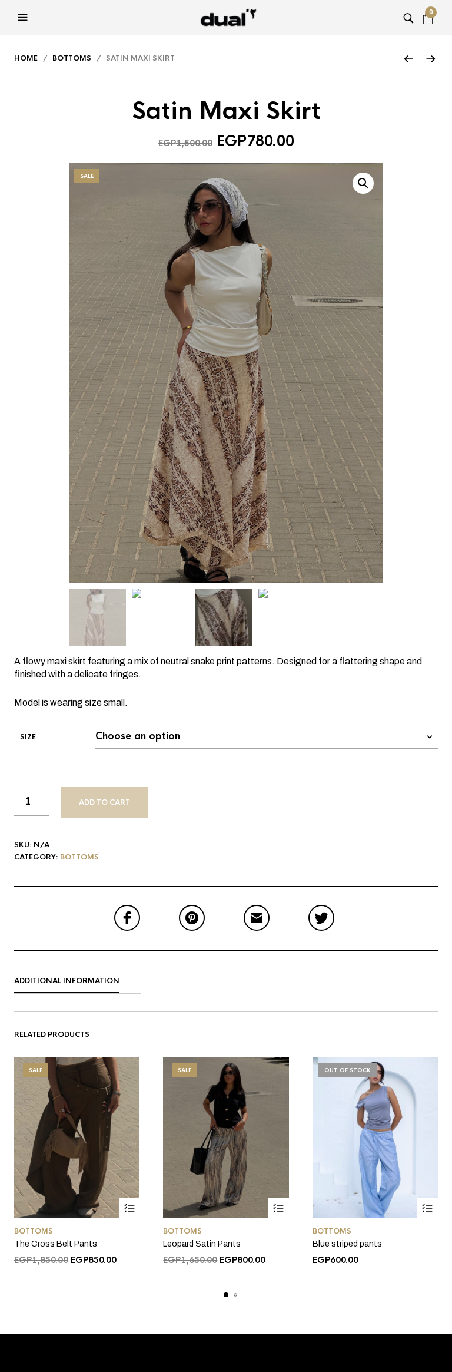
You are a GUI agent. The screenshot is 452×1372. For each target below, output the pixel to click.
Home (26, 58)
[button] (24, 17)
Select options (129, 1208)
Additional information (66, 981)
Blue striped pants (347, 1243)
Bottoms (71, 58)
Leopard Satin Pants (202, 1243)
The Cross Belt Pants (55, 1243)
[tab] (77, 981)
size (28, 737)
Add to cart (104, 802)
